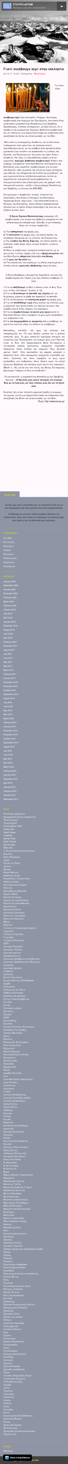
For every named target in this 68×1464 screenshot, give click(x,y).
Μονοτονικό (8, 1215)
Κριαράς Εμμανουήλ (13, 1131)
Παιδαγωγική (9, 558)
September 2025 (10, 585)
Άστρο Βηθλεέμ (11, 872)
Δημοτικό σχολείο (12, 952)
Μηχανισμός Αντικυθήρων (15, 1202)
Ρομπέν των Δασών (13, 1316)
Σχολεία (7, 1363)
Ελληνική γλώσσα (12, 1008)
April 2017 (7, 666)
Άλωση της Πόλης (12, 863)
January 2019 (9, 621)
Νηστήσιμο (8, 1236)
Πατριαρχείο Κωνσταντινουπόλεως (20, 1273)
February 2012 (9, 791)
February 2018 (9, 641)
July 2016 (7, 702)
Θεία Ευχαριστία (12, 1045)
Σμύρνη (7, 1335)
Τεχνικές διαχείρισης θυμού (17, 1375)
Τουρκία (7, 1384)
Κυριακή (7, 1143)
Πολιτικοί (7, 1298)
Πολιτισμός (8, 542)
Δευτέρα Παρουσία (13, 946)
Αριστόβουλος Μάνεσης (15, 891)
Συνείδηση (8, 1356)
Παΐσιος (7, 1255)
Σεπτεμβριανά (10, 1326)
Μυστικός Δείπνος (12, 1227)
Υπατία (7, 1400)
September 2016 (10, 694)
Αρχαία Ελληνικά (12, 897)
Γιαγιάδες (8, 937)
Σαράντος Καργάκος (13, 1323)
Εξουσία (7, 1014)
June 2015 (8, 754)
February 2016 (9, 722)
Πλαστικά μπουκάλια (14, 813)
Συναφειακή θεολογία (14, 1353)
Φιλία (6, 1412)
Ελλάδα (7, 538)
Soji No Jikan (9, 844)
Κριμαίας (8, 1134)
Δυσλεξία (8, 974)
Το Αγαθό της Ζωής (12, 1381)
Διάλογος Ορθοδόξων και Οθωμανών (21, 961)
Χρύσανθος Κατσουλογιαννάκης (19, 1431)
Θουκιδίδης (8, 1063)
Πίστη (6, 1279)
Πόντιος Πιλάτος (11, 1292)
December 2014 (10, 779)
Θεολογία (39, 73)
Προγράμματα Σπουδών (15, 1307)
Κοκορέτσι (8, 1122)
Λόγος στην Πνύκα (12, 1159)
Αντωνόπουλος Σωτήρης (15, 884)
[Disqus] (34, 442)
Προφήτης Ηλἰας (11, 1313)
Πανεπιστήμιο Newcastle (15, 1264)
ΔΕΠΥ (6, 943)
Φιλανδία (8, 1409)
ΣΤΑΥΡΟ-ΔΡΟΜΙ (23, 4)
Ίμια (5, 1076)
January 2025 (9, 589)
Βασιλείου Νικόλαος (13, 918)
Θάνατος (7, 1039)
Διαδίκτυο (8, 971)
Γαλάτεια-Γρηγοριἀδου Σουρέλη (19, 928)
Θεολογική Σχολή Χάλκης (16, 1054)
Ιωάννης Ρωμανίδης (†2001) (17, 1097)
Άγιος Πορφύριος (11, 856)
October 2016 (9, 690)
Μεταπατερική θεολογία (15, 1199)
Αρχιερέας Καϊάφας (14, 912)
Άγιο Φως (8, 854)
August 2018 (9, 629)
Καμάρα (7, 1113)
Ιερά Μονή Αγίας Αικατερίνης (18, 1079)
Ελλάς (6, 1005)
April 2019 (7, 617)
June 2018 (8, 633)
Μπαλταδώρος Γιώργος (15, 1221)
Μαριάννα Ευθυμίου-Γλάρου (17, 1187)
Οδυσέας (7, 1239)
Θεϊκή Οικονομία (11, 1051)
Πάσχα (6, 1252)
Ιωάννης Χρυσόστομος (14, 1100)
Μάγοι (6, 1171)
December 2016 (10, 682)
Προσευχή (8, 1310)
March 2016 (8, 718)
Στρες (6, 1347)
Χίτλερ (6, 1421)
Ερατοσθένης (10, 1020)
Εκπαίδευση (9, 566)
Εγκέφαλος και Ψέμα (14, 989)
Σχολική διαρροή (11, 1366)
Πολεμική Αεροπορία (13, 1295)
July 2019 (7, 613)
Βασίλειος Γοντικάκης (14, 915)
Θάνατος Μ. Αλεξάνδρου (15, 1042)
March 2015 (8, 766)
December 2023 (10, 593)
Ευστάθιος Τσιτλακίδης (14, 1029)
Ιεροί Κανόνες (10, 1082)
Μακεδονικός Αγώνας (14, 1181)
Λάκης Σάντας (10, 1150)
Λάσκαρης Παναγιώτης (14, 1153)
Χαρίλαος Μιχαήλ (12, 1418)
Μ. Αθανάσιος (10, 1162)
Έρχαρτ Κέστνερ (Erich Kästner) (18, 980)
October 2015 (9, 738)
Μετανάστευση (11, 1196)
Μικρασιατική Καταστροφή (16, 1208)
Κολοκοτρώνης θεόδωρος (15, 1125)
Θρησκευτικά (9, 1066)
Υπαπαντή (8, 1397)
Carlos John (8, 829)
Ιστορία (7, 550)
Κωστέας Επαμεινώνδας (15, 1147)
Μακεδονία (8, 1178)
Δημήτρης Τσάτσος (12, 949)
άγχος (6, 860)
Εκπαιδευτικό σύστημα (14, 995)
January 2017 (9, 678)
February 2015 (9, 770)
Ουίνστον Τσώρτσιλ (13, 1245)
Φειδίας (7, 1403)
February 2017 (9, 674)
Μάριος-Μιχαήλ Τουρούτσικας (18, 1174)
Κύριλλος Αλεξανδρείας (15, 1141)
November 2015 (10, 734)
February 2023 (9, 597)
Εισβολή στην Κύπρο (13, 992)
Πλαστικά (8, 1282)
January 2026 (9, 581)
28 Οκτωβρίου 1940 (12, 826)
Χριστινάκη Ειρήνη (12, 1425)
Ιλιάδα (6, 1091)
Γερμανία (8, 931)
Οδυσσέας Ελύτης (12, 1242)
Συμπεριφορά (10, 1350)
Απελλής (7, 887)
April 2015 (7, 762)
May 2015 (7, 758)
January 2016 (9, 726)
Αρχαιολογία (10, 906)
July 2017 (7, 653)
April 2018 (7, 637)
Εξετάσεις (8, 1011)
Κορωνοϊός (8, 1128)
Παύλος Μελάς (11, 1276)
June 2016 (8, 706)
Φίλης (6, 1406)
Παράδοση (8, 1270)
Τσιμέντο (7, 1390)
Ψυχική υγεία (9, 1434)
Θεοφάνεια (9, 1057)
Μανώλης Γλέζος (12, 1184)
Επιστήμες (8, 546)
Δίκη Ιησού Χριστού (12, 968)
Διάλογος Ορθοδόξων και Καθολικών (21, 958)
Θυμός (6, 1069)
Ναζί (5, 1230)
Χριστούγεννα (10, 1428)
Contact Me (33, 1460)
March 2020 (8, 601)
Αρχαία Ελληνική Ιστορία (16, 900)
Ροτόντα (7, 1319)
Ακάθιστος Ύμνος (11, 875)
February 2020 (9, 605)
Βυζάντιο (7, 924)
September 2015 (10, 742)
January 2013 (9, 787)
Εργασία (7, 1023)
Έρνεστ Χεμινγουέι (12, 977)
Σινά (5, 1332)
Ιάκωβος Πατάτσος (12, 1073)
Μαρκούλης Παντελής (14, 1190)
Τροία (6, 1387)
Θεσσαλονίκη (10, 1060)
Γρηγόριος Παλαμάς (13, 940)
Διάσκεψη (8, 965)
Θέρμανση (8, 1048)
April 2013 (7, 782)
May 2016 (7, 710)
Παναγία (7, 1261)
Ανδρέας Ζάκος (11, 881)
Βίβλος (6, 921)
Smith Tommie (9, 841)
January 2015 (9, 774)
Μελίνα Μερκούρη (12, 1193)
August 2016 (9, 698)
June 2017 (8, 658)
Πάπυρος (7, 1258)
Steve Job (7, 847)
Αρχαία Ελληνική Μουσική (16, 903)
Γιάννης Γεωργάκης (13, 934)
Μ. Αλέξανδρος (11, 1165)
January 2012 (9, 795)
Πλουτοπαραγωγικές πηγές (17, 1286)
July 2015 (7, 750)
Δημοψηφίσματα (11, 955)
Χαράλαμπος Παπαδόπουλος (18, 1415)
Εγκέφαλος (9, 986)
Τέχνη (6, 1372)
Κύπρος (7, 1137)
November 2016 (10, 686)
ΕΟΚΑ (6, 1017)
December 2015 (10, 730)
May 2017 (7, 662)
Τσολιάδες (8, 1394)
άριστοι (7, 866)
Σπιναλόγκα (9, 1338)
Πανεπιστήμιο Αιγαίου (14, 1267)
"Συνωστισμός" (10, 823)
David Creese (9, 832)
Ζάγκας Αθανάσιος (13, 1032)
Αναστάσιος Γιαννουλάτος (16, 878)
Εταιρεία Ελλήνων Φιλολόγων (18, 1026)
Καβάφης (8, 1110)
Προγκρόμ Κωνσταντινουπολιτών (19, 816)
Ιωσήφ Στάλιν (10, 1103)
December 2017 (10, 645)
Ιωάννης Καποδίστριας (14, 1094)
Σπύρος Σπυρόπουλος (13, 1341)
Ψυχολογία (8, 562)
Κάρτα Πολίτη (10, 1106)
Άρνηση (7, 869)
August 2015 (9, 746)
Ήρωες (6, 1036)
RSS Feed (8, 1451)
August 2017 (9, 650)
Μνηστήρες (8, 1212)
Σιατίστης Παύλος (12, 1329)
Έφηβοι (6, 983)
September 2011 (10, 799)
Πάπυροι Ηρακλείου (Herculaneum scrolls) (23, 1249)
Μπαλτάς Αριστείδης (13, 1218)
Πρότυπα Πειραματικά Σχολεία (19, 1304)
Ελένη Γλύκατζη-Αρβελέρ (16, 999)
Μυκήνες (7, 1224)
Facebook (7, 835)
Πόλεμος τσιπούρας (13, 1289)
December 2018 (10, 625)
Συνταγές (8, 1360)
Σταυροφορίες (10, 1344)
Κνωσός (7, 1119)
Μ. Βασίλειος (10, 1168)
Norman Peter (9, 838)
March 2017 (8, 670)
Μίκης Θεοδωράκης (12, 1205)
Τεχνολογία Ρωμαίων (14, 1378)
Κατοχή (7, 1116)
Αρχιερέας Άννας (12, 909)
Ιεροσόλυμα (9, 1085)
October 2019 (9, 609)
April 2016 (7, 714)
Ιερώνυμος (8, 1088)
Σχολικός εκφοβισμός (14, 1369)
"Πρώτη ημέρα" (10, 819)
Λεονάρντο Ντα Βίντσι (14, 1156)
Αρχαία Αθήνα (10, 894)
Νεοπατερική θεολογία (14, 1233)
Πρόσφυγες (9, 1301)
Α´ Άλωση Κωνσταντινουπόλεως (19, 850)
